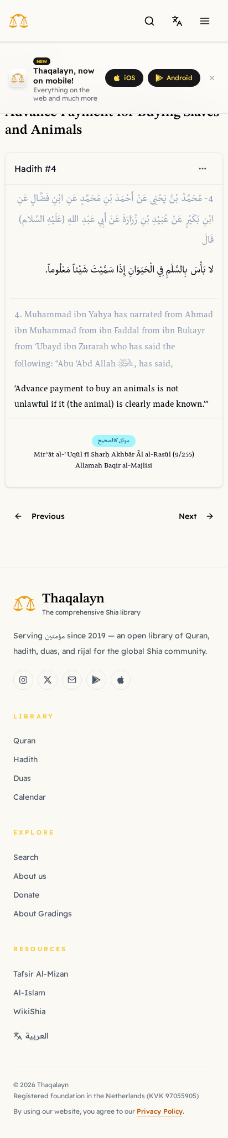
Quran (24, 741)
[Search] (149, 21)
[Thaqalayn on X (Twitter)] (48, 680)
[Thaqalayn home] (22, 20)
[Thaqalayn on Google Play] (96, 680)
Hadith (25, 759)
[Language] (177, 21)
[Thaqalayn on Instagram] (23, 680)
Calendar (29, 797)
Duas (22, 778)
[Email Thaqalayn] (72, 680)
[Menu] (204, 21)
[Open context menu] (202, 169)
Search (25, 857)
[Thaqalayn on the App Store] (121, 680)
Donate (26, 895)
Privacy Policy (160, 1111)
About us (29, 876)
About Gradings (42, 914)
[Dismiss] (212, 78)
